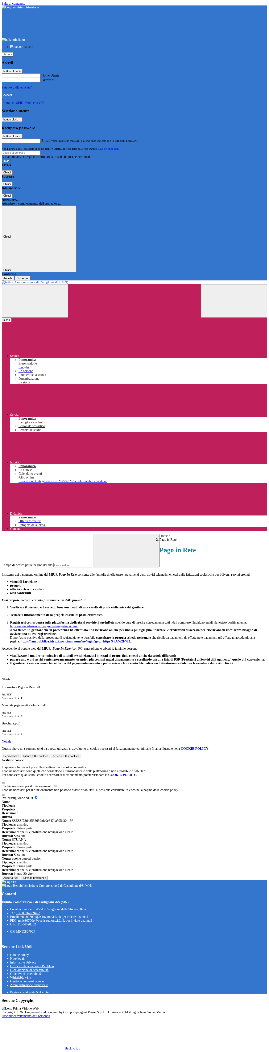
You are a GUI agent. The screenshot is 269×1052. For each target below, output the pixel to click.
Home (164, 536)
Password (47, 80)
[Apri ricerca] (234, 301)
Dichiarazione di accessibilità (29, 970)
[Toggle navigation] (35, 301)
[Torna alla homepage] (134, 282)
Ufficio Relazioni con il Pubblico (32, 966)
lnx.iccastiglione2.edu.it (18, 798)
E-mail (45, 140)
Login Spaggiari (109, 148)
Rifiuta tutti (35, 756)
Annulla (7, 278)
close (6, 319)
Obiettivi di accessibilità (26, 973)
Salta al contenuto (13, 3)
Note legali (17, 958)
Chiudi (7, 172)
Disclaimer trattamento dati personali (26, 1016)
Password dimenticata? (17, 87)
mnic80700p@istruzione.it (54, 917)
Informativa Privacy (23, 962)
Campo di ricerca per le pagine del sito (27, 565)
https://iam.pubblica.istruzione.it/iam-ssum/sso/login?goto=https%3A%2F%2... (77, 641)
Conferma (22, 278)
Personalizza (11, 756)
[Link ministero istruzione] (20, 7)
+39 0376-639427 (28, 913)
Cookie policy (19, 955)
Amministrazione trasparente (29, 985)
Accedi (7, 54)
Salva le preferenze (34, 877)
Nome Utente (50, 75)
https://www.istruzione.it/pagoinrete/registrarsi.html (44, 626)
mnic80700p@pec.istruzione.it (55, 920)
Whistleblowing (20, 977)
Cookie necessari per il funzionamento (27, 786)
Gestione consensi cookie (27, 981)
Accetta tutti (66, 756)
